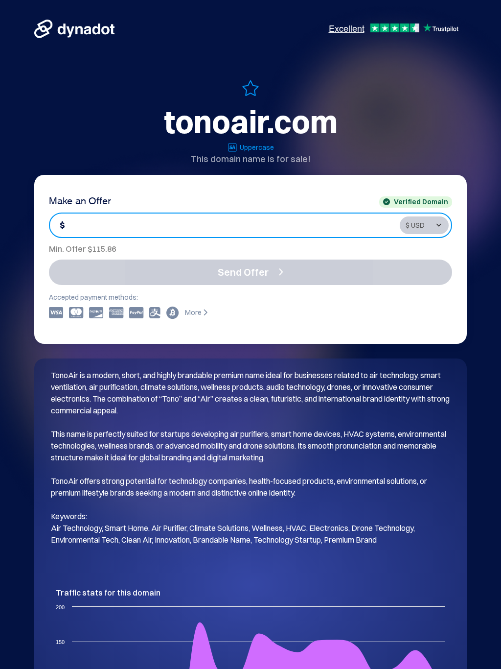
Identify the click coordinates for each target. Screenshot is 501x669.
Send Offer (243, 272)
